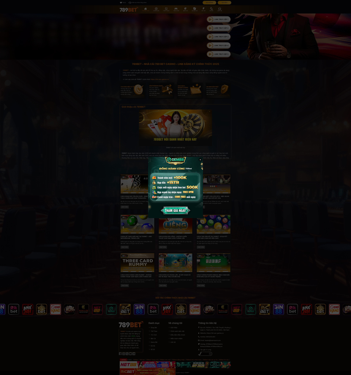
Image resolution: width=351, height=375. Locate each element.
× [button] (200, 159)
